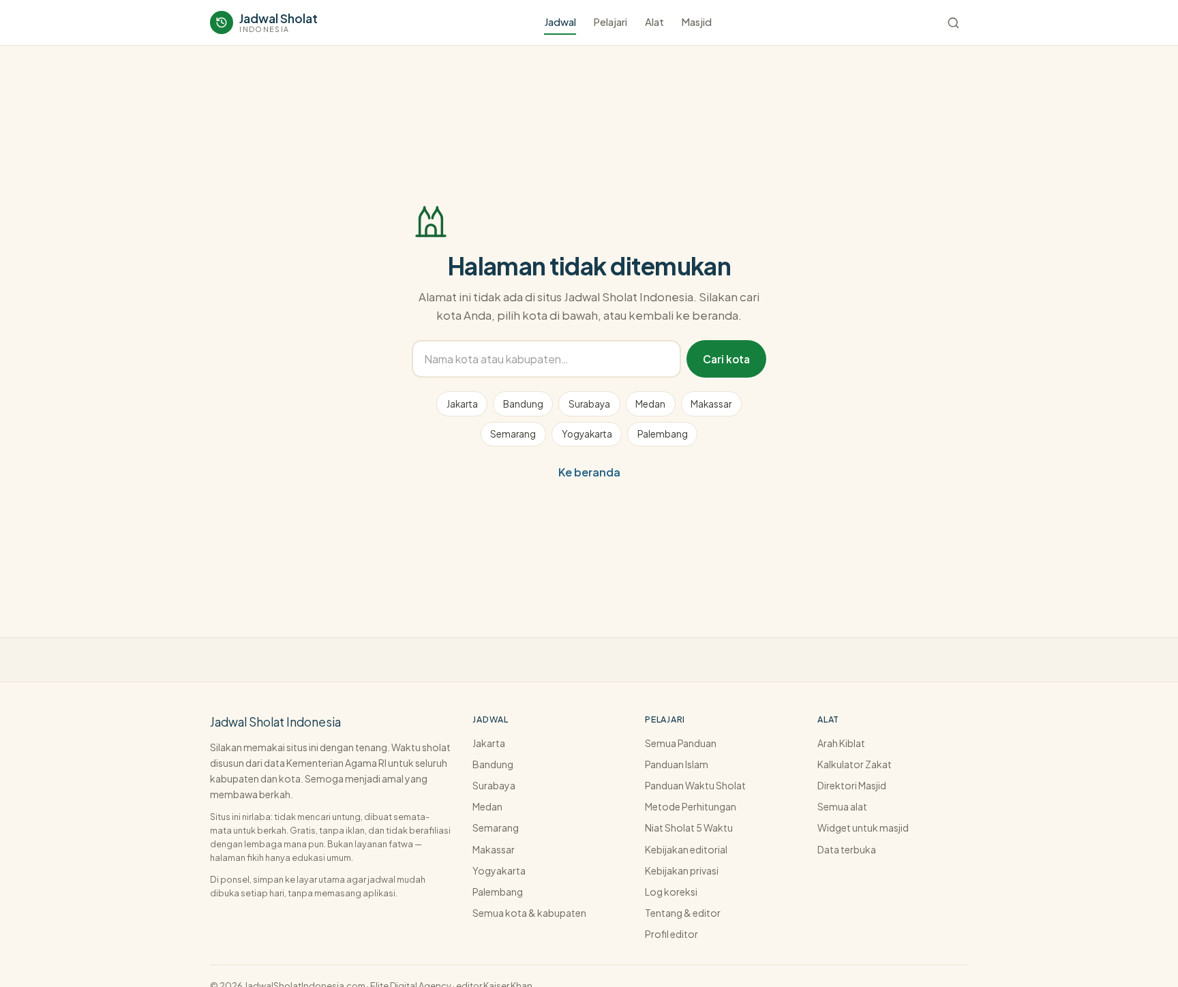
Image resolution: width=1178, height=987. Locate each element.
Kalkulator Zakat (854, 764)
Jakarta (462, 404)
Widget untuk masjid (863, 827)
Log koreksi (671, 891)
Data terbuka (846, 849)
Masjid (696, 22)
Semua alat (842, 806)
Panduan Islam (676, 764)
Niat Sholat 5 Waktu (689, 827)
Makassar (711, 404)
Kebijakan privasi (682, 870)
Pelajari (610, 22)
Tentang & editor (683, 913)
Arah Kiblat (841, 743)
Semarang (513, 434)
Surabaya (589, 404)
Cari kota (726, 358)
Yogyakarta (587, 434)
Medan (650, 404)
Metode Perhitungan (690, 806)
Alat (654, 22)
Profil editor (671, 934)
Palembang (662, 434)
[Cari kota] (953, 22)
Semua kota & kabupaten (529, 913)
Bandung (523, 404)
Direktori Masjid (851, 785)
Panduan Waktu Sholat (695, 785)
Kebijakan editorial (686, 849)
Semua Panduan (680, 743)
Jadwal (560, 22)
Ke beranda (589, 472)
